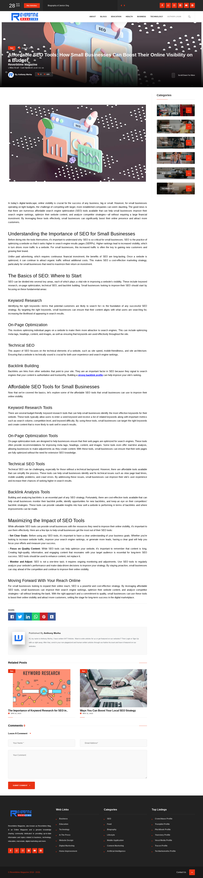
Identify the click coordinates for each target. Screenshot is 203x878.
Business (141, 16)
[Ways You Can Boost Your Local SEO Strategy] (113, 688)
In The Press (64, 835)
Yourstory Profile (162, 835)
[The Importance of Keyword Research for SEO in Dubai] (41, 688)
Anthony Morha (52, 633)
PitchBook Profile (163, 829)
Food (109, 824)
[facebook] (162, 5)
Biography (111, 829)
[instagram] (174, 5)
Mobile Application (115, 840)
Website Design (66, 840)
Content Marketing (115, 846)
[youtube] (186, 5)
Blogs (103, 16)
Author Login (174, 16)
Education (116, 16)
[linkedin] (180, 5)
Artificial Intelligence (116, 851)
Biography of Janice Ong (58, 5)
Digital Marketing (66, 846)
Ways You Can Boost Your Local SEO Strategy (108, 710)
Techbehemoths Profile (165, 851)
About (92, 16)
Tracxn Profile (161, 846)
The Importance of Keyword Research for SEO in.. (38, 710)
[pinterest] (192, 5)
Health (129, 16)
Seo (11, 48)
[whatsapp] (168, 5)
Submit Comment (20, 785)
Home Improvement (68, 851)
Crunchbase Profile (163, 819)
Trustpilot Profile (162, 824)
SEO (109, 819)
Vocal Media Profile (163, 840)
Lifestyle (111, 835)
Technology (156, 16)
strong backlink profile (90, 375)
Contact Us (181, 872)
